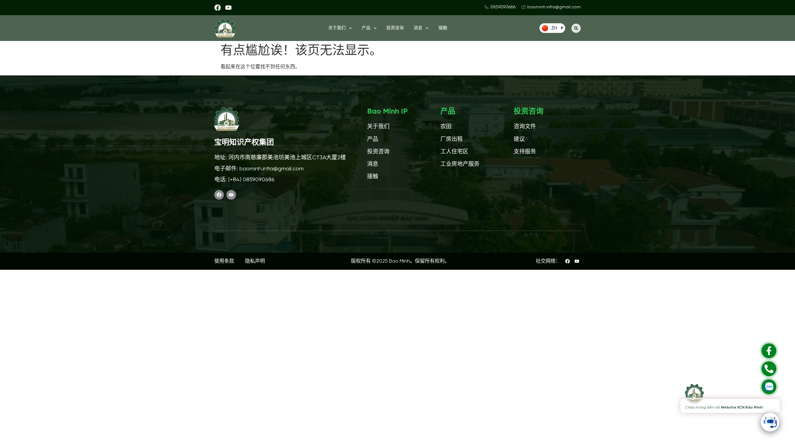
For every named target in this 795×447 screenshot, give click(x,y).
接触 (442, 28)
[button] (576, 28)
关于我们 (337, 28)
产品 (366, 28)
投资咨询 (395, 28)
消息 (418, 28)
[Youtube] (228, 7)
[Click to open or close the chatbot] (770, 422)
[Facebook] (217, 7)
